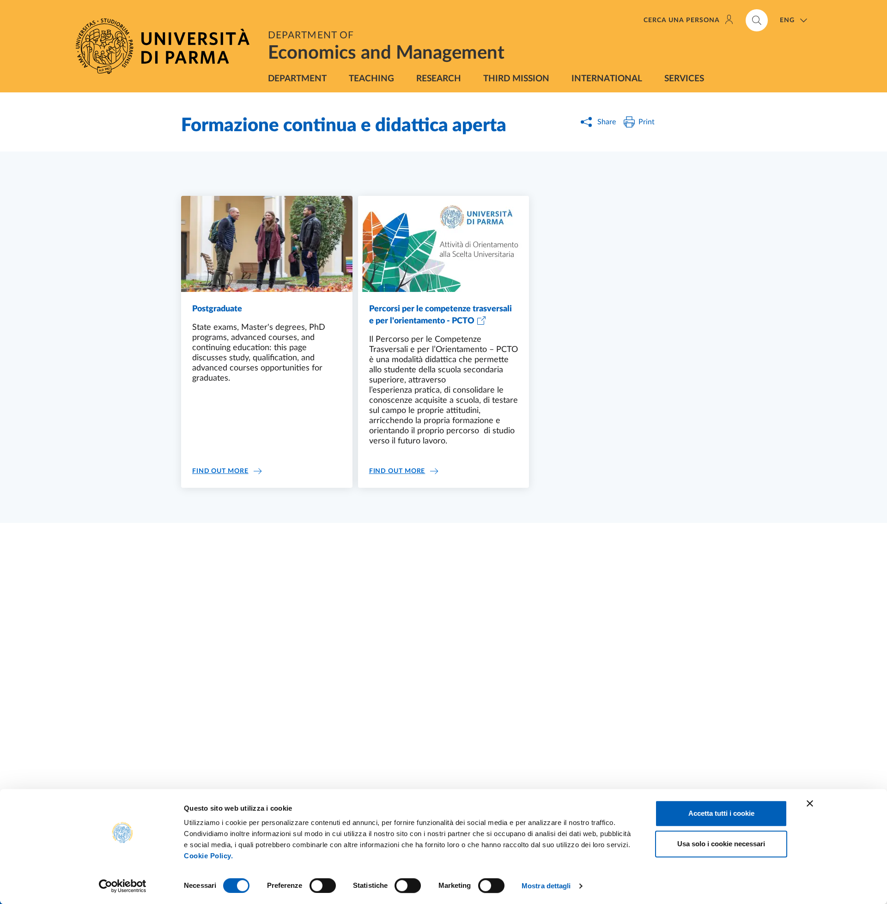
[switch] (323, 885)
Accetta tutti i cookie (721, 813)
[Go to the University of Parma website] (166, 46)
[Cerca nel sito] (757, 20)
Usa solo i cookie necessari (721, 844)
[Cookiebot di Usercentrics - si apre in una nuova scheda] (122, 886)
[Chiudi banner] (810, 803)
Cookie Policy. (208, 856)
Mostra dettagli (546, 886)
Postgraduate (217, 309)
